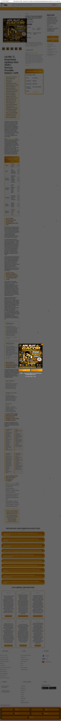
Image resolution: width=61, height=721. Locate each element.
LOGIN (36, 370)
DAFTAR (24, 370)
